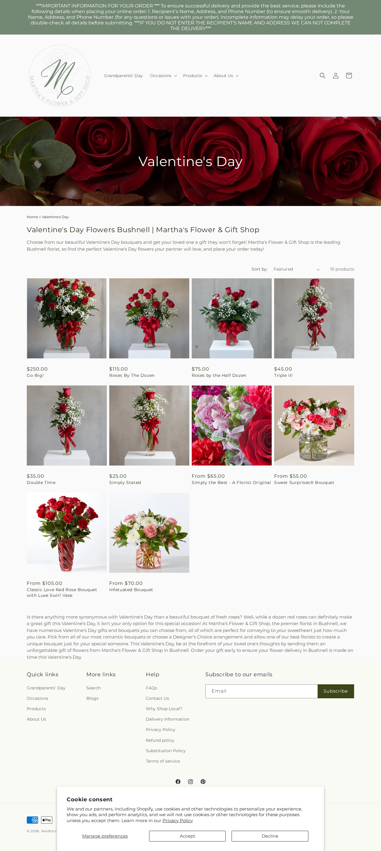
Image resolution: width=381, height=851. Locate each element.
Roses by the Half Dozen (219, 375)
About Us (36, 719)
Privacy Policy (178, 820)
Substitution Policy (166, 750)
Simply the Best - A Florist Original (231, 482)
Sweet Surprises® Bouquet (304, 482)
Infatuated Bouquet (131, 589)
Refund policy (160, 740)
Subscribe (336, 691)
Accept (187, 836)
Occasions (37, 698)
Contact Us (157, 698)
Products (36, 708)
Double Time (41, 482)
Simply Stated (125, 482)
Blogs (92, 698)
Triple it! (283, 375)
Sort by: (260, 269)
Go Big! (35, 375)
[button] (162, 75)
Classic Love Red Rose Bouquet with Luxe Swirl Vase (62, 592)
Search (93, 688)
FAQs (151, 688)
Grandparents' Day (46, 688)
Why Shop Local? (164, 708)
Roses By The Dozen (132, 375)
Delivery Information (167, 719)
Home (32, 217)
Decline (270, 836)
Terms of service (163, 761)
